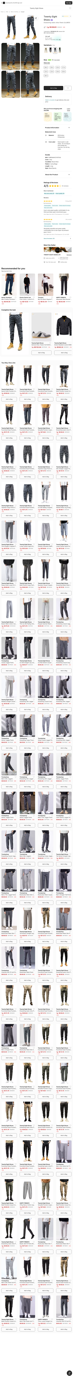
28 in (46, 67)
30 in (57, 67)
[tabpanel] (58, 71)
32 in (46, 71)
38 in (46, 75)
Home (2, 11)
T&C (60, 39)
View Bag (67, 83)
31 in (63, 67)
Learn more (68, 109)
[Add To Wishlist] (70, 8)
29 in (51, 67)
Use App (68, 3)
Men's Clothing (14, 11)
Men (7, 11)
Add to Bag (53, 88)
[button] (36, 3)
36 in (63, 71)
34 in (57, 71)
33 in (51, 71)
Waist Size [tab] (47, 62)
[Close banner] (1, 3)
